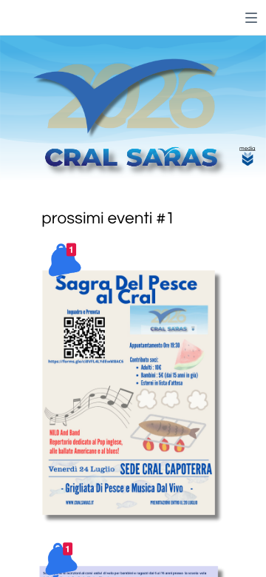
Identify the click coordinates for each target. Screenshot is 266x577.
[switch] (251, 18)
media (247, 149)
